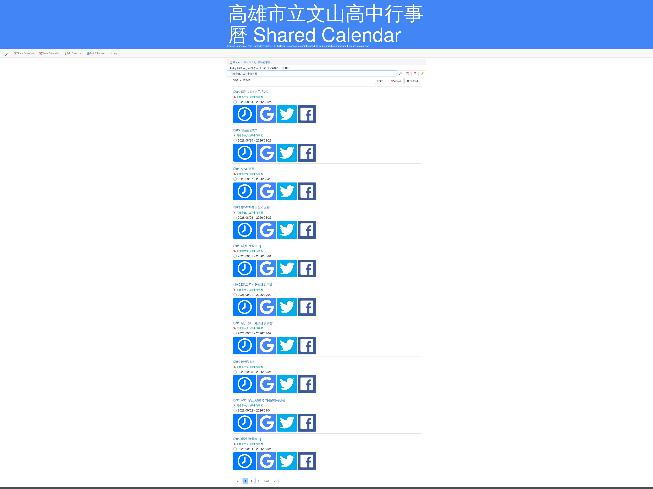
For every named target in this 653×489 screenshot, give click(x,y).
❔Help (114, 53)
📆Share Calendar (49, 53)
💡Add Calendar (73, 53)
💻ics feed (412, 81)
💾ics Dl (381, 81)
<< (238, 481)
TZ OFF (285, 68)
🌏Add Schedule (96, 53)
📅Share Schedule (24, 53)
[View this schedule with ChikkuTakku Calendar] (244, 114)
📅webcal (396, 81)
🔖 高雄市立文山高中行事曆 (248, 96)
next (266, 481)
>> (275, 481)
